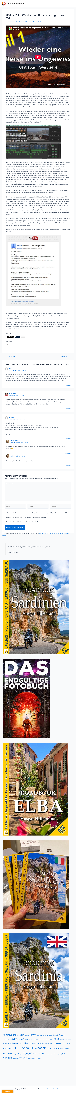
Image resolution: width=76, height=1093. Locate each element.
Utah (29, 1058)
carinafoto (12, 394)
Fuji (10, 1039)
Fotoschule (6, 1039)
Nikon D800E (38, 1048)
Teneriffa (28, 1053)
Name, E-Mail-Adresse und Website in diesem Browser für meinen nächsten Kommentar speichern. (38, 513)
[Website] (60, 507)
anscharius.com (15, 3)
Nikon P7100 (7, 1054)
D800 (51, 1035)
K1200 (56, 1039)
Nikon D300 (58, 1043)
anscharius (14, 440)
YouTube (39, 1058)
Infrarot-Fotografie (45, 1039)
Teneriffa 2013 (40, 1054)
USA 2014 (7, 1058)
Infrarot (35, 1039)
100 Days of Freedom (13, 1035)
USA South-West (20, 1058)
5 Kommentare (10, 22)
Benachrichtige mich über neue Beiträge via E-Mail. (22, 522)
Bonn (46, 1035)
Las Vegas (68, 1039)
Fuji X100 (16, 1039)
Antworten (68, 385)
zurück (12, 356)
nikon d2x (41, 1044)
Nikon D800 (21, 1048)
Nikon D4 (48, 1044)
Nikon (26, 1043)
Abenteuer (27, 1035)
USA (63, 1054)
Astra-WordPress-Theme (53, 1089)
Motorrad (17, 1043)
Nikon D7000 (53, 1048)
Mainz (5, 1044)
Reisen (20, 1054)
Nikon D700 (8, 1049)
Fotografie (62, 1035)
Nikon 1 (33, 1043)
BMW (33, 1034)
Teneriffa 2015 (49, 1054)
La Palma (62, 1039)
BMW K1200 (40, 1035)
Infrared (29, 1039)
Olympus (15, 1054)
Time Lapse (57, 1054)
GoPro (23, 1039)
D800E (55, 1035)
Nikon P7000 (64, 1049)
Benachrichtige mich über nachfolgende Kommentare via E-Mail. (26, 517)
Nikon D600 (67, 1043)
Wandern (33, 1058)
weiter (64, 356)
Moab (9, 1043)
